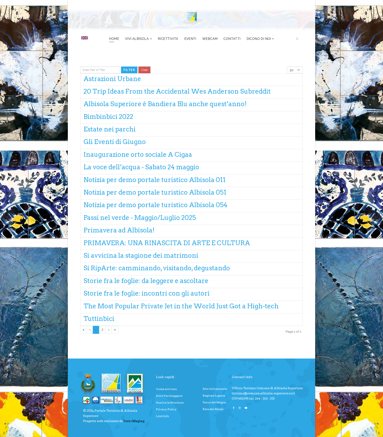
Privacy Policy (166, 409)
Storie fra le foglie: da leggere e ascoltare (146, 281)
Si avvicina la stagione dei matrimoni (141, 255)
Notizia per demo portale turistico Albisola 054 (155, 205)
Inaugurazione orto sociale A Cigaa (138, 154)
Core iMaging (133, 421)
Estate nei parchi (110, 129)
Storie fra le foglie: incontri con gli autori (147, 293)
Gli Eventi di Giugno (115, 142)
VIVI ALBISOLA (137, 39)
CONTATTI (231, 39)
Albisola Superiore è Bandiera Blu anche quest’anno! (165, 104)
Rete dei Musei (213, 409)
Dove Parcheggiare (169, 395)
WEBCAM (209, 39)
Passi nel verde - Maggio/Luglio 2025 (140, 217)
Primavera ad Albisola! (119, 230)
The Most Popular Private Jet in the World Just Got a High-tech (181, 306)
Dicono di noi (259, 39)
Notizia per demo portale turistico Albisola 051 (155, 192)
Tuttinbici (99, 318)
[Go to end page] (115, 330)
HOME (114, 39)
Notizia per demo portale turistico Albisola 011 (155, 180)
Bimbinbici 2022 (108, 117)
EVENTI (190, 39)
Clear (144, 70)
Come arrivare (166, 389)
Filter (129, 70)
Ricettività (168, 39)
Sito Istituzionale (215, 388)
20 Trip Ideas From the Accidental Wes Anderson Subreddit (177, 91)
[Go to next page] (109, 330)
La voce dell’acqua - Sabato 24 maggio (141, 167)
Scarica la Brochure (170, 402)
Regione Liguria (214, 395)
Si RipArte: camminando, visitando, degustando (157, 268)
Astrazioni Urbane (112, 79)
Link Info (162, 416)
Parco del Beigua (214, 402)
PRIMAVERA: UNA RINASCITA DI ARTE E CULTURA (167, 243)
